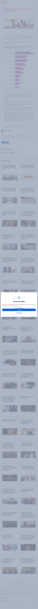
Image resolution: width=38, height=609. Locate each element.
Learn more (20, 305)
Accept (19, 309)
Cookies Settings (19, 308)
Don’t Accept (19, 312)
